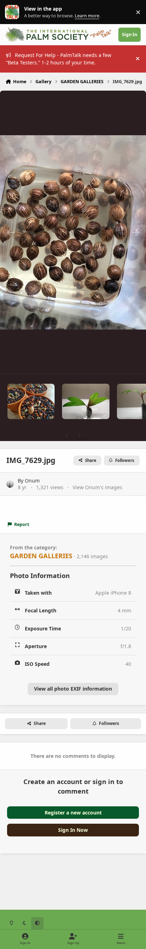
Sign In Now (73, 830)
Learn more (13, 12)
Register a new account (73, 812)
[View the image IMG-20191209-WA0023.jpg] (31, 401)
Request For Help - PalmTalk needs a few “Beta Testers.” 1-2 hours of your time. (58, 59)
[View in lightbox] (73, 232)
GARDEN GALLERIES (41, 555)
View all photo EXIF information (73, 688)
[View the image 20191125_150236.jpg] (85, 401)
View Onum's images (97, 487)
